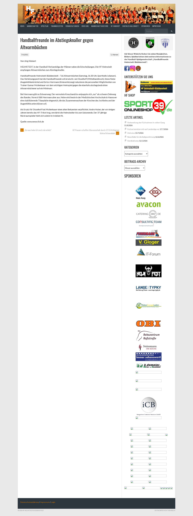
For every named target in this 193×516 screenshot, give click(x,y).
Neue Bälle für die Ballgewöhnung (141, 137)
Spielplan (44, 26)
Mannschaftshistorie (99, 26)
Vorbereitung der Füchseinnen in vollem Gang (146, 122)
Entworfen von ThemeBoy (165, 510)
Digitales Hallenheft (130, 26)
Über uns (85, 26)
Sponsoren (145, 26)
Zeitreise (131, 133)
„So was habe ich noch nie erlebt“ (36, 130)
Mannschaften (32, 26)
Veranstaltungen (72, 26)
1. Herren (114, 54)
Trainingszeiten (57, 26)
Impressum (156, 26)
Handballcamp (133, 141)
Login (53, 502)
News (22, 26)
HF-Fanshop (115, 26)
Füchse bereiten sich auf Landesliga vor (143, 129)
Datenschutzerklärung (29, 502)
